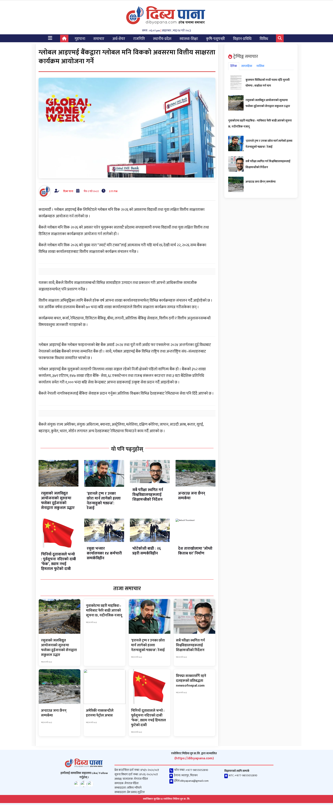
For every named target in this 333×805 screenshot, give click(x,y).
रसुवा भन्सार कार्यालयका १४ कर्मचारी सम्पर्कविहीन (104, 553)
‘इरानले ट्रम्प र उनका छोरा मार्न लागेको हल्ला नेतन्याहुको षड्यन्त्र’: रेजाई (104, 500)
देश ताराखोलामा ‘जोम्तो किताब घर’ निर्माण (195, 551)
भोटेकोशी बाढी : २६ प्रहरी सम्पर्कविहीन (146, 551)
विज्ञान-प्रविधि (242, 38)
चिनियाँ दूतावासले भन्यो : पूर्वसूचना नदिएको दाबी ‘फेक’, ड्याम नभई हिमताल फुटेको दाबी (58, 561)
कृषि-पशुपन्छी (215, 38)
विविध (264, 38)
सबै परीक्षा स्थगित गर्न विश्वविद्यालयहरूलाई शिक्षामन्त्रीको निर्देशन (147, 495)
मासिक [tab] (260, 66)
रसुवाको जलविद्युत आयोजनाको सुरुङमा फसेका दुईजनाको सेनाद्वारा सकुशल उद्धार (58, 500)
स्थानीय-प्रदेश (162, 38)
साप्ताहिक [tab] (246, 66)
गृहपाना (80, 38)
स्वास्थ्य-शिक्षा (188, 38)
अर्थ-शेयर (118, 38)
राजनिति (139, 38)
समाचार (98, 38)
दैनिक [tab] (233, 66)
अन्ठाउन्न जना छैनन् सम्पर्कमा (191, 495)
